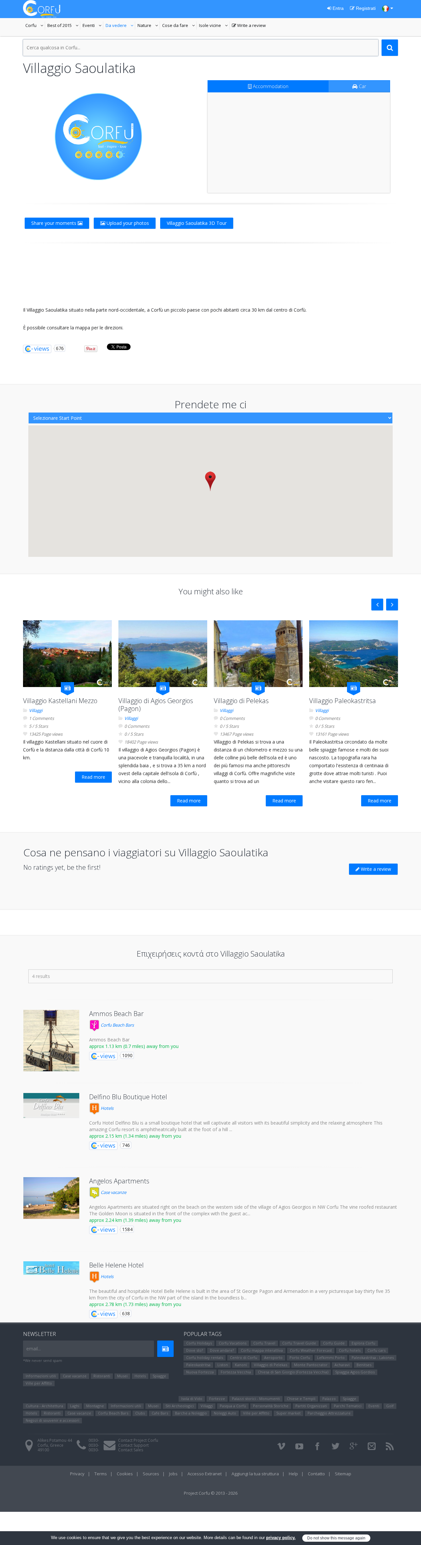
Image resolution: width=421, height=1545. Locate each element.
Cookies (125, 1474)
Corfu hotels (349, 1350)
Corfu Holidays (199, 1343)
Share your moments (54, 223)
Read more (93, 777)
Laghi (74, 1405)
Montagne (95, 1405)
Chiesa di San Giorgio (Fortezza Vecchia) (293, 1371)
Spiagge (159, 1375)
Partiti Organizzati (311, 1405)
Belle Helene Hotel (116, 1265)
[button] (210, 481)
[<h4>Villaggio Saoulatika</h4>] (98, 136)
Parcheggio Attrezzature (329, 1413)
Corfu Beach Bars (117, 1025)
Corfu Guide (334, 1343)
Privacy (77, 1474)
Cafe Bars (160, 1413)
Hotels (106, 1108)
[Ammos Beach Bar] (51, 1040)
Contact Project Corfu (138, 1440)
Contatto (316, 1474)
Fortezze (217, 1398)
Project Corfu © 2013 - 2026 (210, 1493)
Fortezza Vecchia (236, 1371)
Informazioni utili (41, 1375)
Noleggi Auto (225, 1413)
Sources (151, 1474)
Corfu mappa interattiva (262, 1350)
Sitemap (343, 1474)
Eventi (93, 26)
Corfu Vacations (232, 1343)
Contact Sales (130, 1450)
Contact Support (133, 1445)
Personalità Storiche (270, 1405)
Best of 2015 (63, 26)
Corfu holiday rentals (204, 1357)
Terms (100, 1474)
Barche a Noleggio (191, 1413)
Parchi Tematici (347, 1405)
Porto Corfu (299, 1357)
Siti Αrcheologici (179, 1405)
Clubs (140, 1413)
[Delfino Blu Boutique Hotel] (51, 1105)
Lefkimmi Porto (331, 1357)
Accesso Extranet (204, 1474)
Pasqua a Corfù (233, 1405)
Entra (337, 8)
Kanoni (241, 1364)
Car (362, 86)
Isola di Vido (191, 1398)
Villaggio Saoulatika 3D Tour (197, 223)
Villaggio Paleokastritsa (342, 700)
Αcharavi (342, 1364)
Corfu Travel (264, 1343)
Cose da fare (179, 26)
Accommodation (270, 86)
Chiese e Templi (301, 1398)
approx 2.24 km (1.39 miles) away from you (135, 1220)
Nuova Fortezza (200, 1371)
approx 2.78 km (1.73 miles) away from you (135, 1304)
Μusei (122, 1375)
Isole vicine (214, 26)
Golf (390, 1405)
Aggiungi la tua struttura (255, 1474)
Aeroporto (273, 1357)
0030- (93, 1440)
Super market (288, 1413)
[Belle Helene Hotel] (51, 1268)
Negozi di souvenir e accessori (52, 1420)
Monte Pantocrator (311, 1364)
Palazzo (329, 1398)
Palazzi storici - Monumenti (256, 1398)
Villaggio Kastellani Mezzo (60, 700)
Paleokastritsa (198, 1364)
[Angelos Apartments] (51, 1198)
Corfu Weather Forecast (311, 1350)
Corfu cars (376, 1350)
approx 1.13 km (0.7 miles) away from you (134, 1046)
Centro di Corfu (243, 1357)
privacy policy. (281, 1537)
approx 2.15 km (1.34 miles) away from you (135, 1136)
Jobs (173, 1474)
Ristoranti (101, 1375)
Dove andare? (222, 1350)
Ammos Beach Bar (116, 1013)
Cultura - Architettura (44, 1405)
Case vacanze (113, 1192)
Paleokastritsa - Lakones (373, 1357)
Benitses (364, 1364)
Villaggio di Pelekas (241, 700)
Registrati (365, 8)
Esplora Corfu (363, 1343)
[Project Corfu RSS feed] (390, 1446)
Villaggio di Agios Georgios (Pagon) (155, 704)
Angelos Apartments (119, 1181)
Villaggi (35, 710)
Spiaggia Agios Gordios (355, 1371)
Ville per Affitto (39, 1383)
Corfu (35, 26)
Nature (148, 26)
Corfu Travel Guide (299, 1343)
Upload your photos (127, 223)
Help (293, 1474)
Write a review (249, 26)
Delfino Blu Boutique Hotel (128, 1096)
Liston (222, 1364)
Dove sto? (194, 1350)
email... (33, 1348)
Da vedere (120, 26)
